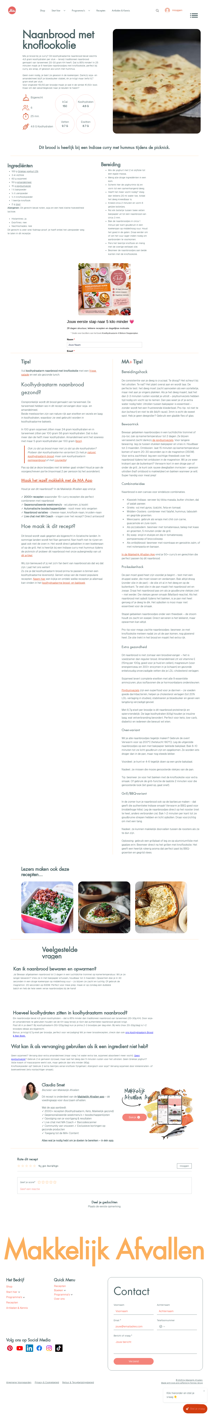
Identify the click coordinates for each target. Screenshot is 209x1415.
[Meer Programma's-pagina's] (89, 10)
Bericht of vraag (123, 1335)
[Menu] (194, 15)
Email (117, 1320)
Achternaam (163, 1305)
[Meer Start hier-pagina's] (64, 10)
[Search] (157, 10)
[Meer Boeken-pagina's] (65, 1290)
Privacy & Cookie (44, 1382)
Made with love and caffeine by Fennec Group (182, 1383)
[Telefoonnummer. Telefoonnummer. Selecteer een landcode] (162, 1327)
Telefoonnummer (166, 1320)
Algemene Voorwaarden (18, 1382)
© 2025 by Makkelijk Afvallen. (189, 1380)
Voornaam (119, 1305)
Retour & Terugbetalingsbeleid (78, 1382)
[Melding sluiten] (204, 1391)
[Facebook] (39, 1348)
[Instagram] (49, 1348)
